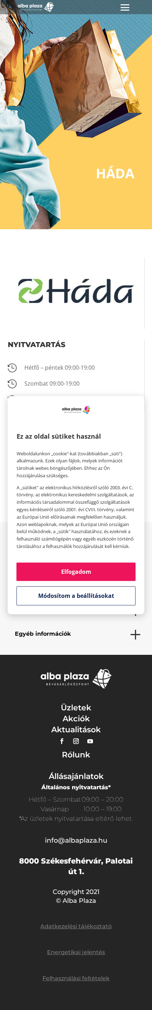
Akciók (76, 718)
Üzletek (76, 707)
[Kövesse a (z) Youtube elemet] (90, 741)
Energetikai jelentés (76, 952)
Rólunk (76, 755)
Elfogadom (76, 572)
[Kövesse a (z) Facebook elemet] (62, 741)
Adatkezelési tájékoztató (76, 926)
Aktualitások (76, 729)
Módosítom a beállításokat (76, 596)
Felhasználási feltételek (76, 978)
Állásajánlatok (76, 776)
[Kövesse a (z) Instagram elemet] (76, 741)
